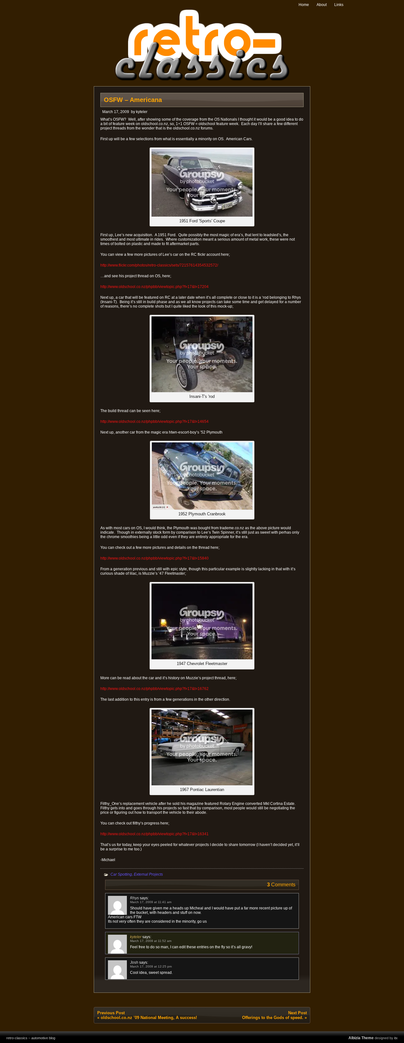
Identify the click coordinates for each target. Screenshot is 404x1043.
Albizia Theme (361, 1038)
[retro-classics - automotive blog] (202, 79)
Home (304, 5)
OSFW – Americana (133, 99)
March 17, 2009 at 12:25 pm (151, 966)
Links (338, 5)
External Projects (148, 874)
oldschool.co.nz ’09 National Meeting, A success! (149, 1017)
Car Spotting (121, 874)
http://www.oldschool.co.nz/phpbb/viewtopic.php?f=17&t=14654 (154, 421)
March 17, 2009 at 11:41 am (150, 902)
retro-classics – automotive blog (30, 1038)
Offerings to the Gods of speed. (272, 1017)
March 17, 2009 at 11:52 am (150, 941)
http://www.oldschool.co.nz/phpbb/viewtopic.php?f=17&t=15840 (154, 558)
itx (396, 1038)
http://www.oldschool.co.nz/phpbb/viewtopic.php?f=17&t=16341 (154, 834)
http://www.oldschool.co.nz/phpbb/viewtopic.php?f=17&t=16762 (154, 688)
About (322, 5)
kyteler (141, 112)
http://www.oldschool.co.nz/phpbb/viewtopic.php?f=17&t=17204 (154, 287)
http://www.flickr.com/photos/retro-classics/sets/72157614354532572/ (159, 265)
